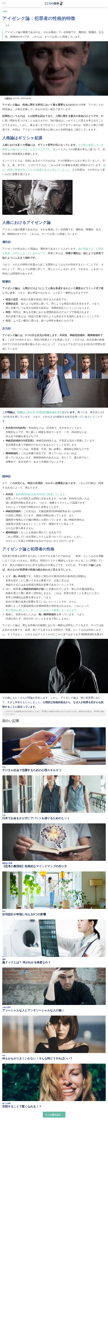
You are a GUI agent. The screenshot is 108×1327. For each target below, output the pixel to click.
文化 (4, 767)
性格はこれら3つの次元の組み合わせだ (39, 412)
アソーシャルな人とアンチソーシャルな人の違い (33, 1010)
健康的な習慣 (7, 863)
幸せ (4, 911)
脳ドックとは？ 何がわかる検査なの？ (26, 962)
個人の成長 (6, 1103)
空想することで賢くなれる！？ (22, 1106)
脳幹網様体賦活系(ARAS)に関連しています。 (42, 494)
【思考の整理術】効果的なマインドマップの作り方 (34, 866)
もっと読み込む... (54, 1114)
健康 (4, 959)
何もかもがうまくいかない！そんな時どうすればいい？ (37, 1058)
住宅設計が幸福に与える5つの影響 (24, 914)
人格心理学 (6, 1007)
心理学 (4, 11)
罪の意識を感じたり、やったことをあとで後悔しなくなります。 (42, 610)
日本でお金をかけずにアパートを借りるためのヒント (36, 818)
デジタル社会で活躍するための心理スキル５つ (31, 770)
